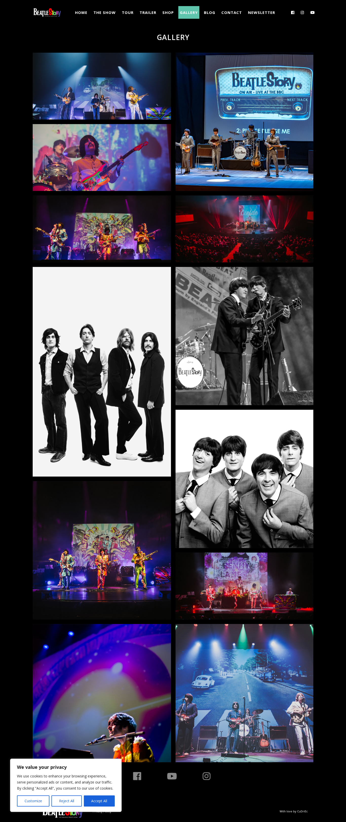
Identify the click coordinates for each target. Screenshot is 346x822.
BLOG (209, 12)
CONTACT (231, 12)
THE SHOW (104, 12)
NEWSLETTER (261, 12)
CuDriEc (302, 811)
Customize (33, 800)
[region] (66, 785)
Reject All (66, 800)
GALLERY (189, 12)
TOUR (127, 12)
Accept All (99, 800)
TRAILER (148, 12)
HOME (81, 12)
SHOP (168, 12)
